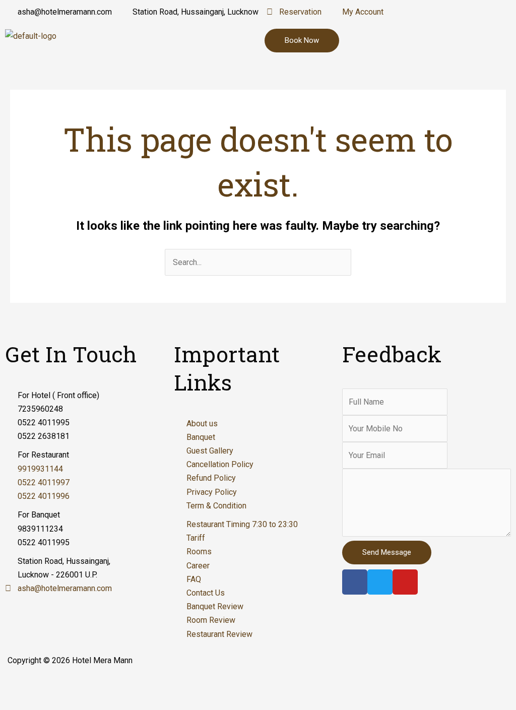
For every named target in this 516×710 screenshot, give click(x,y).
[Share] (62, 684)
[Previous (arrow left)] (20, 702)
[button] (430, 38)
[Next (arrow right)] (62, 702)
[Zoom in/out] (147, 684)
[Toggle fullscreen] (105, 684)
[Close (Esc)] (20, 684)
